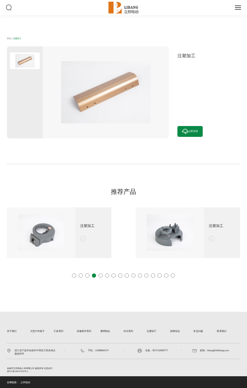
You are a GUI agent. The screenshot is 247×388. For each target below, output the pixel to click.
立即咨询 (193, 131)
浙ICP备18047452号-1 (17, 371)
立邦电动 (25, 382)
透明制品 (105, 331)
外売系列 (128, 331)
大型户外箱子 (37, 331)
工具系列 (58, 331)
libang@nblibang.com (218, 350)
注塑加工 (17, 38)
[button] (74, 275)
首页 (9, 38)
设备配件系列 (84, 331)
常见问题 (198, 331)
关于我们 (12, 331)
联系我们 (222, 331)
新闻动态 (175, 331)
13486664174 (101, 350)
